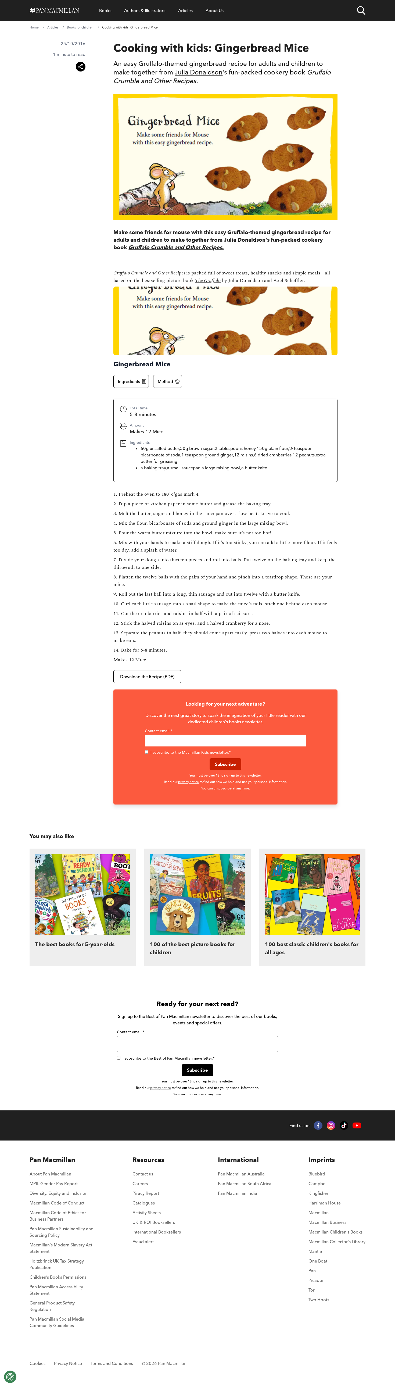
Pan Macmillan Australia (241, 1174)
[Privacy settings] (10, 1377)
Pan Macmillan (52, 1160)
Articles (185, 10)
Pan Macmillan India (237, 1193)
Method (165, 381)
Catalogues (143, 1203)
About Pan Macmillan (50, 1174)
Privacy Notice (68, 1363)
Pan (312, 1270)
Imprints (321, 1160)
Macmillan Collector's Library (336, 1241)
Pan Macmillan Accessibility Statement (56, 1290)
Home (34, 27)
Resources (148, 1160)
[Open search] (361, 10)
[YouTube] (357, 1126)
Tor (311, 1290)
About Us (215, 10)
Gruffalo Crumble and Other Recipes (149, 273)
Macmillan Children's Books (335, 1232)
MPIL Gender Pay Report (54, 1183)
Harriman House (324, 1203)
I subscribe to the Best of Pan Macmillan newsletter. (168, 1058)
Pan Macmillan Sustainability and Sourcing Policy (62, 1232)
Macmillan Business (327, 1222)
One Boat (317, 1261)
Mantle (315, 1251)
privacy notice (188, 782)
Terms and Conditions (112, 1363)
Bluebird (316, 1174)
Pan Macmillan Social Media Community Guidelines (57, 1322)
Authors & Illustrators (144, 10)
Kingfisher (318, 1193)
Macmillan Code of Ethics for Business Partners (58, 1216)
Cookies (37, 1363)
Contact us (142, 1174)
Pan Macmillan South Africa (244, 1183)
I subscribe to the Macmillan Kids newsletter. (190, 752)
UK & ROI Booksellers (153, 1222)
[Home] (54, 10)
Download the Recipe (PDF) (147, 676)
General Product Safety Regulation (52, 1306)
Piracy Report (145, 1193)
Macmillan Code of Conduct (57, 1203)
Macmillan (318, 1212)
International (238, 1160)
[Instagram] (331, 1125)
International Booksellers (156, 1232)
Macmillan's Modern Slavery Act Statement (61, 1248)
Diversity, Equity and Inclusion (59, 1193)
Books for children (80, 27)
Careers (140, 1183)
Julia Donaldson (198, 72)
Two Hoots (318, 1299)
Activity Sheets (146, 1212)
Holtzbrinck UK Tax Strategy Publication (57, 1264)
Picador (316, 1280)
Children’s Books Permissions (58, 1277)
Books (105, 10)
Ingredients (129, 381)
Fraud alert (143, 1241)
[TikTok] (344, 1125)
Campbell (318, 1183)
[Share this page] (80, 67)
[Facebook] (318, 1125)
